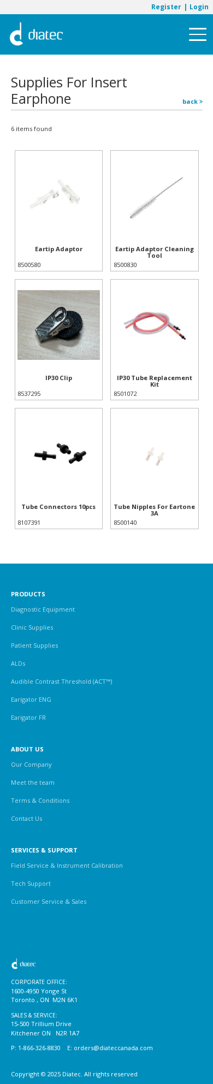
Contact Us (26, 818)
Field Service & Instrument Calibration (67, 865)
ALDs (18, 663)
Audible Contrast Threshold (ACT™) (61, 681)
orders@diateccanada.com (113, 1048)
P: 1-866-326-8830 (36, 1048)
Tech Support (31, 883)
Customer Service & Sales (48, 901)
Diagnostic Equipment (43, 609)
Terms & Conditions (40, 800)
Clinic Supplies (32, 627)
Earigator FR (28, 717)
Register (166, 6)
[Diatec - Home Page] (36, 34)
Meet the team (33, 782)
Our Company (31, 764)
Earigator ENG (31, 699)
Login (199, 6)
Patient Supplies (34, 645)
